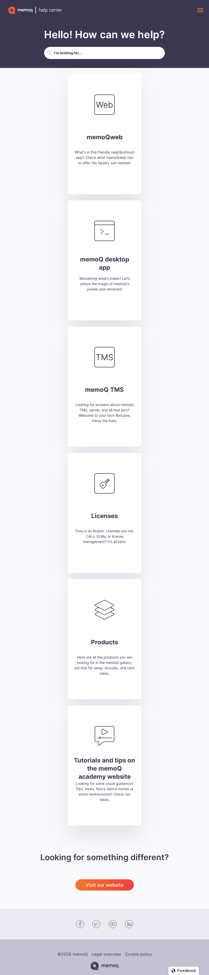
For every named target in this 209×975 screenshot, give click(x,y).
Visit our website (105, 885)
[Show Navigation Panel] (200, 10)
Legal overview (106, 954)
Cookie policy (138, 954)
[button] (49, 53)
